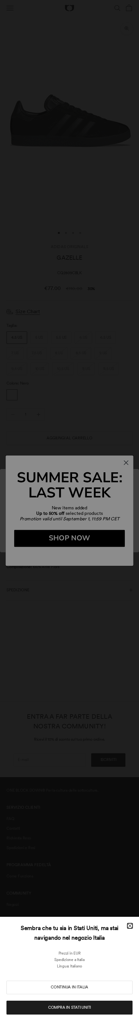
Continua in (69, 987)
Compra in (69, 1007)
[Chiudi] (130, 925)
